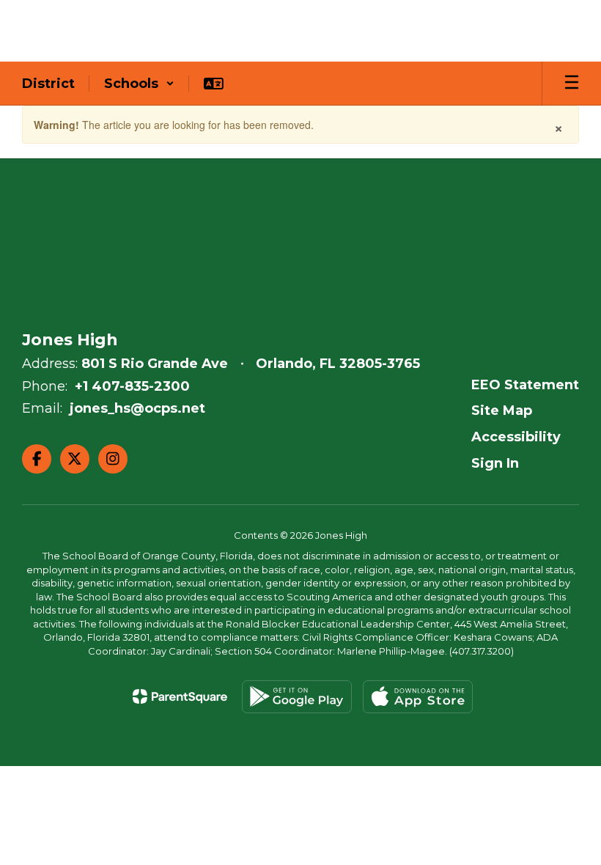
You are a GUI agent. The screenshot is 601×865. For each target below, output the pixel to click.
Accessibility (516, 437)
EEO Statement (525, 385)
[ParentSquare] (180, 696)
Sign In (495, 463)
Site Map (501, 410)
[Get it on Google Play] (297, 696)
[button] (139, 84)
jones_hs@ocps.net (137, 408)
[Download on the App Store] (418, 696)
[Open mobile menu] (571, 84)
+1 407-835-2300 (132, 386)
